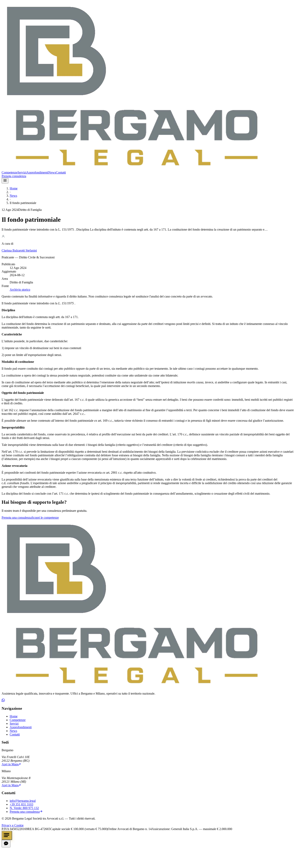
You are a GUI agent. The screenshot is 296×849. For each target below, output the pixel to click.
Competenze (10, 172)
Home (14, 188)
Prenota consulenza (14, 176)
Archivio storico (20, 289)
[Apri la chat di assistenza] (6, 843)
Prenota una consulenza (17, 517)
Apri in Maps (10, 764)
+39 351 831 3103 (21, 804)
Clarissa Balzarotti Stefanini (19, 250)
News (52, 172)
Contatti (61, 172)
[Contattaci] (7, 835)
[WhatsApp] (3, 700)
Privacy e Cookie (13, 825)
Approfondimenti (37, 172)
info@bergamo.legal (23, 800)
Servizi (22, 172)
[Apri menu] (5, 180)
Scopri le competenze (45, 517)
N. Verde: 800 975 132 (24, 808)
